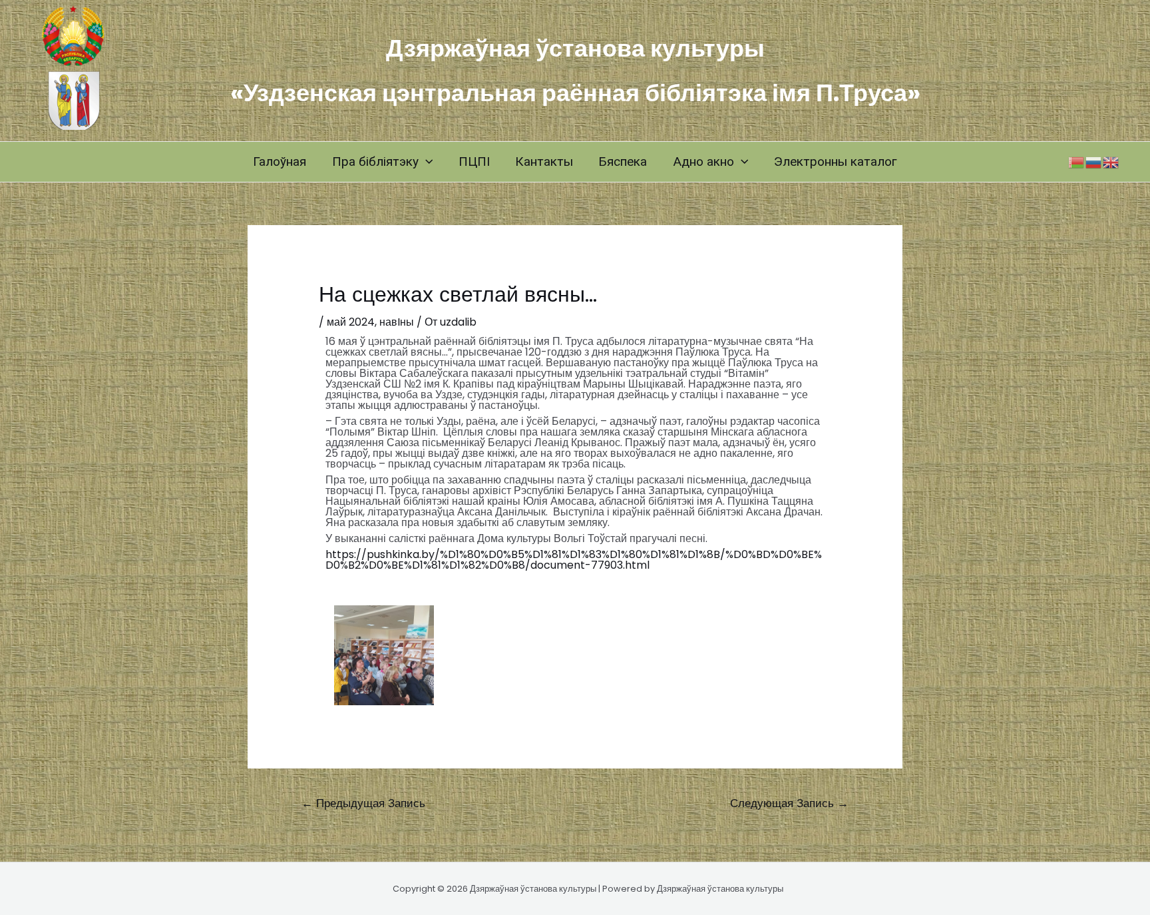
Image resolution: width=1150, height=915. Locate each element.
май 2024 (351, 322)
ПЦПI (474, 161)
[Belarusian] (1076, 161)
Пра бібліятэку (375, 161)
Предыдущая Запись (363, 803)
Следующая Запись (789, 803)
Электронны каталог (835, 161)
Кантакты (544, 161)
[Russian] (1094, 161)
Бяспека (622, 161)
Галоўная (279, 161)
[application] (426, 162)
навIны (396, 322)
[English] (1111, 161)
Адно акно (703, 161)
